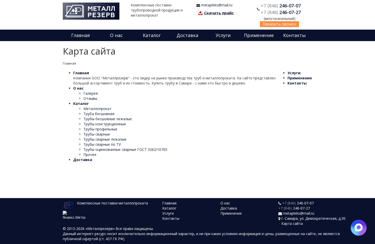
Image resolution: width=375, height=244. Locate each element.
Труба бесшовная (98, 113)
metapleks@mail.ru (216, 5)
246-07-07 (281, 6)
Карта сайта (292, 223)
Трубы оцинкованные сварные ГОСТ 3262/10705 (125, 149)
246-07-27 (281, 12)
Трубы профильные (100, 129)
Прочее (89, 154)
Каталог (152, 35)
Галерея (90, 93)
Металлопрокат (97, 108)
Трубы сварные (96, 134)
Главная (80, 35)
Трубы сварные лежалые (105, 139)
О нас (116, 35)
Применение (259, 35)
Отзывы (90, 98)
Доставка (187, 35)
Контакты (294, 35)
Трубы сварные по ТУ (102, 144)
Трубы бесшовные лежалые (107, 118)
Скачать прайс (219, 12)
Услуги (223, 35)
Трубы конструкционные (104, 123)
